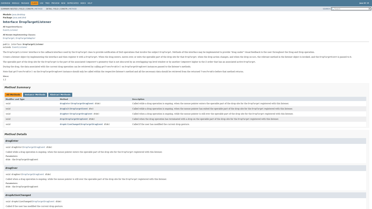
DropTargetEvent (79, 109)
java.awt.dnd (19, 17)
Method (38, 9)
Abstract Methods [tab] (60, 94)
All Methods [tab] (13, 94)
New (63, 3)
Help (90, 3)
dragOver (64, 114)
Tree (47, 3)
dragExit (64, 109)
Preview (55, 3)
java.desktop (18, 14)
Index (83, 3)
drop (62, 119)
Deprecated (73, 3)
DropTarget (9, 38)
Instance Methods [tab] (35, 94)
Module (15, 3)
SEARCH (326, 9)
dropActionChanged (70, 124)
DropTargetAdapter (25, 38)
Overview (5, 3)
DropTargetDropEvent (77, 119)
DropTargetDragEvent (82, 103)
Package (25, 3)
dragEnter (65, 103)
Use (41, 3)
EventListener (10, 30)
